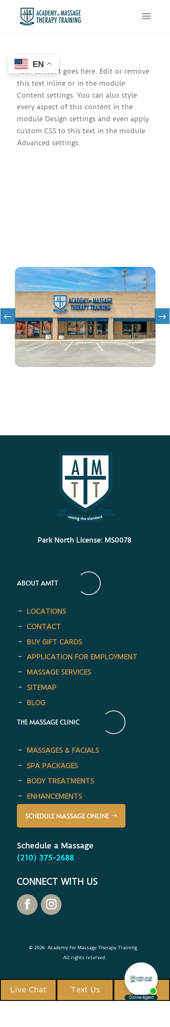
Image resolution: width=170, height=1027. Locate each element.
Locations (46, 611)
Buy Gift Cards (54, 642)
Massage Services (59, 672)
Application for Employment (82, 657)
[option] (85, 317)
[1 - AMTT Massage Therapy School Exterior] (85, 364)
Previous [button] (7, 319)
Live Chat (28, 989)
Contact (44, 626)
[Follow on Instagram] (51, 904)
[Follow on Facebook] (27, 904)
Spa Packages (52, 765)
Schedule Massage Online (67, 815)
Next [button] (162, 319)
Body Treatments (60, 781)
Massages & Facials (63, 750)
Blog (36, 702)
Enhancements (54, 796)
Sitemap (42, 687)
